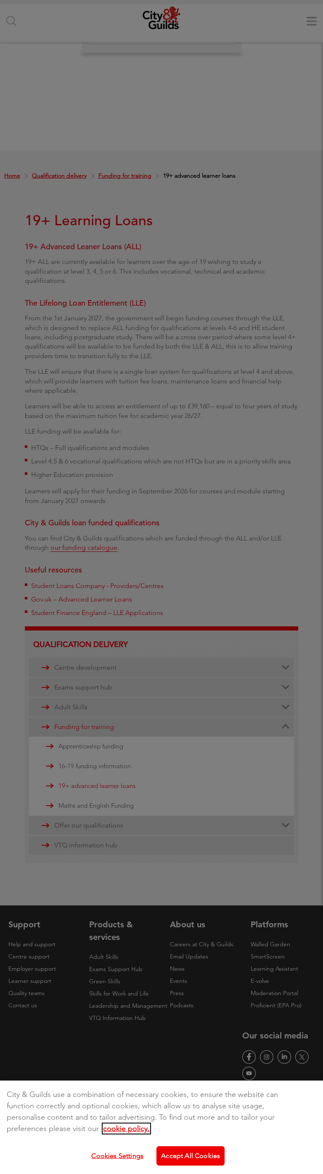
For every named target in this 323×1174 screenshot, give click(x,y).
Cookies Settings (117, 1156)
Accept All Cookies (190, 1156)
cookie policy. (126, 1128)
